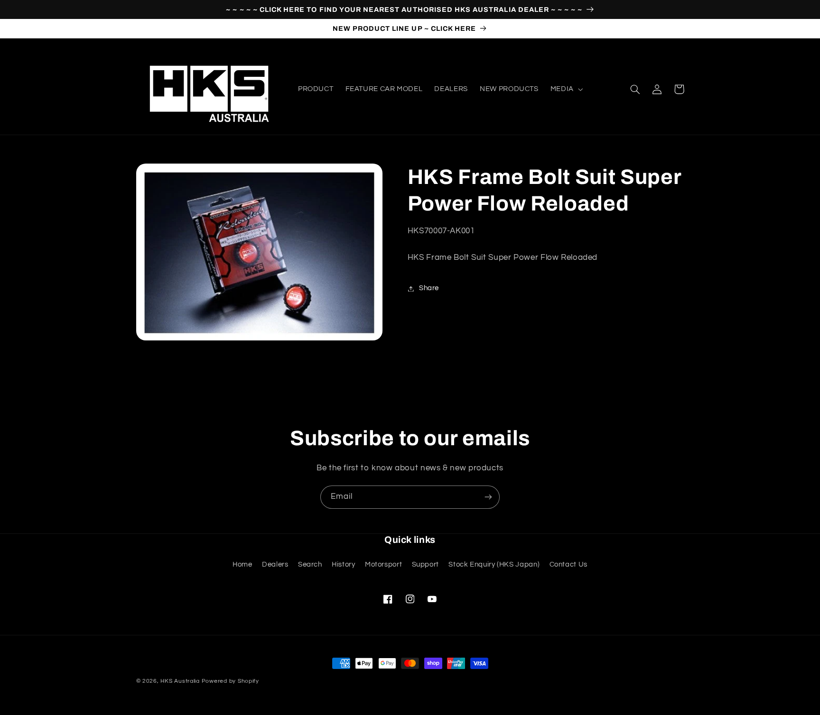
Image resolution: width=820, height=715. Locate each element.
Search (310, 564)
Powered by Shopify (230, 681)
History (343, 564)
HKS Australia (180, 681)
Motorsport (383, 564)
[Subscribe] (488, 497)
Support (425, 564)
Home (242, 564)
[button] (565, 89)
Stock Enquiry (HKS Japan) (494, 564)
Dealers (275, 564)
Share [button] (429, 288)
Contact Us (568, 564)
